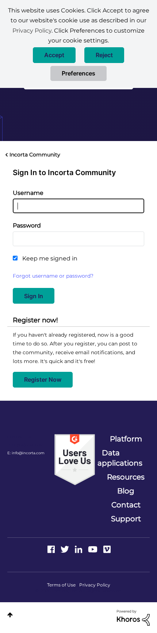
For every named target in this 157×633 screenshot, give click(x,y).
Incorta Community (34, 154)
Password (27, 225)
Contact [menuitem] (126, 504)
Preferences (78, 73)
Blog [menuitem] (125, 490)
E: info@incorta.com (26, 453)
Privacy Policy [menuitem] (94, 585)
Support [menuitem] (126, 518)
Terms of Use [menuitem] (61, 585)
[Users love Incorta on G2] (74, 459)
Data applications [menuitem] (119, 457)
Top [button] (10, 615)
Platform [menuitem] (126, 438)
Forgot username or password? (53, 276)
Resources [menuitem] (126, 477)
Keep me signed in (49, 258)
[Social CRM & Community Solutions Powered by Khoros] (133, 617)
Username (28, 192)
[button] (54, 55)
